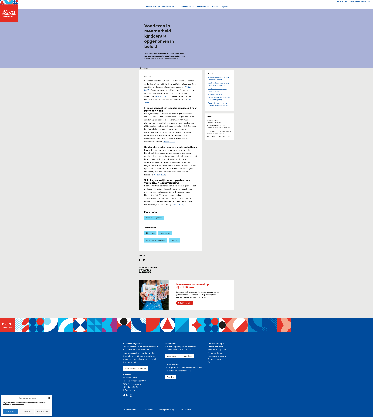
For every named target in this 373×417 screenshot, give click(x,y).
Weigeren (26, 411)
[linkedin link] (127, 396)
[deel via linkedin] (144, 260)
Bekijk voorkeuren (42, 411)
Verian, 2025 (169, 141)
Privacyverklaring (166, 409)
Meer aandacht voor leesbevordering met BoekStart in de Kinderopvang (219, 97)
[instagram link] (131, 396)
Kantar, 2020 (161, 96)
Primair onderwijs (215, 353)
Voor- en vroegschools (217, 350)
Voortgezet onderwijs (217, 356)
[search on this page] (369, 1)
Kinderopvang (165, 233)
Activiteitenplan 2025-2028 (135, 368)
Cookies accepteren (10, 411)
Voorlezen (174, 240)
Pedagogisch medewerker (155, 240)
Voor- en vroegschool (154, 218)
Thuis (210, 362)
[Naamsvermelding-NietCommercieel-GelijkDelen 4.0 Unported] (170, 271)
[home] (9, 11)
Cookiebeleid (185, 409)
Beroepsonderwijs (215, 359)
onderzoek (146, 68)
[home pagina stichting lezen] (140, 68)
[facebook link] (124, 396)
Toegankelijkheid (130, 409)
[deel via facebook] (140, 260)
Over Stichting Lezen (357, 2)
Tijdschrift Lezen (342, 2)
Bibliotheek (150, 233)
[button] (49, 398)
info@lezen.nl (129, 390)
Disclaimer (148, 409)
